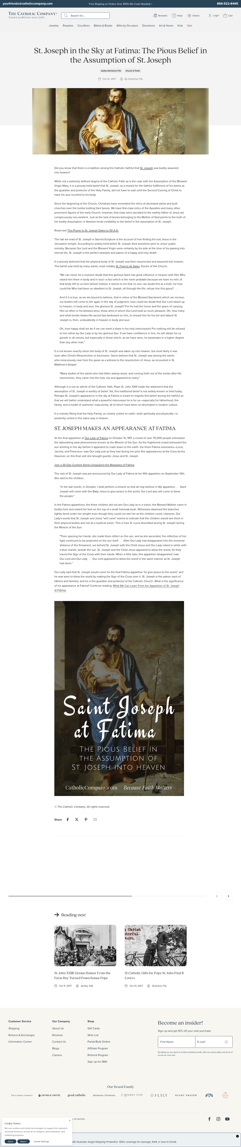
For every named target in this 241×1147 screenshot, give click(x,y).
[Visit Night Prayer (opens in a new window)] (186, 1095)
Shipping (13, 1028)
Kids (180, 26)
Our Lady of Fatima (96, 438)
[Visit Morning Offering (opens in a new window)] (104, 1095)
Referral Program (98, 1055)
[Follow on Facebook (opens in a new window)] (209, 1119)
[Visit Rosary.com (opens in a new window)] (131, 1095)
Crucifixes (83, 26)
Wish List (93, 1035)
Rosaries (68, 26)
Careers (57, 1055)
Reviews (57, 1035)
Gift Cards (94, 1028)
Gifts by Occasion (127, 26)
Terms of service (76, 1119)
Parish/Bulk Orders (99, 1041)
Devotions (148, 26)
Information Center (20, 1041)
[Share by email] (95, 819)
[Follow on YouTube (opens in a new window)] (227, 1119)
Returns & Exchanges (21, 1035)
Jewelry (54, 26)
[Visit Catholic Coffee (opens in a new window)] (49, 1095)
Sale (189, 26)
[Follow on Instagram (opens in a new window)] (218, 1119)
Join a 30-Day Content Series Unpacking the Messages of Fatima (94, 465)
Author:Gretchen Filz (111, 70)
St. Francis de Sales (128, 266)
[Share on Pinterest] (85, 819)
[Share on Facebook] (67, 819)
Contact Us (59, 1041)
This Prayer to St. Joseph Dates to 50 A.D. (93, 230)
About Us (58, 1028)
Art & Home (166, 26)
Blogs (55, 1048)
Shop (91, 1021)
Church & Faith (133, 70)
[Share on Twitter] (76, 819)
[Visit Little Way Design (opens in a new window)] (225, 1095)
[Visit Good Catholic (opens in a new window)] (77, 1095)
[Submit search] (66, 16)
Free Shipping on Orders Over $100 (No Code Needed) (120, 4)
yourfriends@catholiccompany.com (28, 3)
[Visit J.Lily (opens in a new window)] (159, 1095)
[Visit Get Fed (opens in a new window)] (209, 1095)
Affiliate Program (98, 1048)
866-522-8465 (227, 3)
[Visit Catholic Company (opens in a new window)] (22, 1095)
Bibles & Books (103, 26)
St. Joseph (146, 168)
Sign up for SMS (97, 1061)
